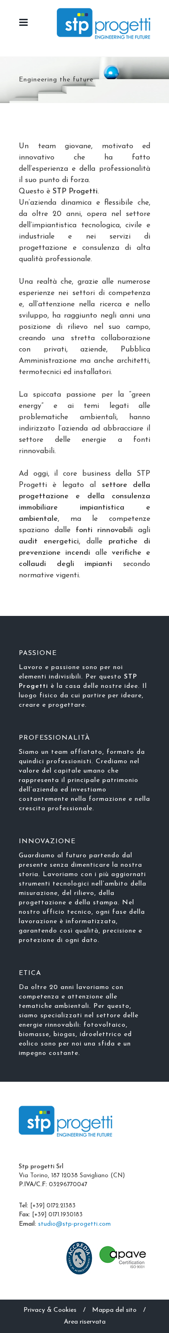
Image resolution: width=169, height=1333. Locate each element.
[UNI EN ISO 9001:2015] (79, 1257)
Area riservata (85, 1321)
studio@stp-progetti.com (74, 1224)
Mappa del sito (114, 1310)
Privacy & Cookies (50, 1310)
